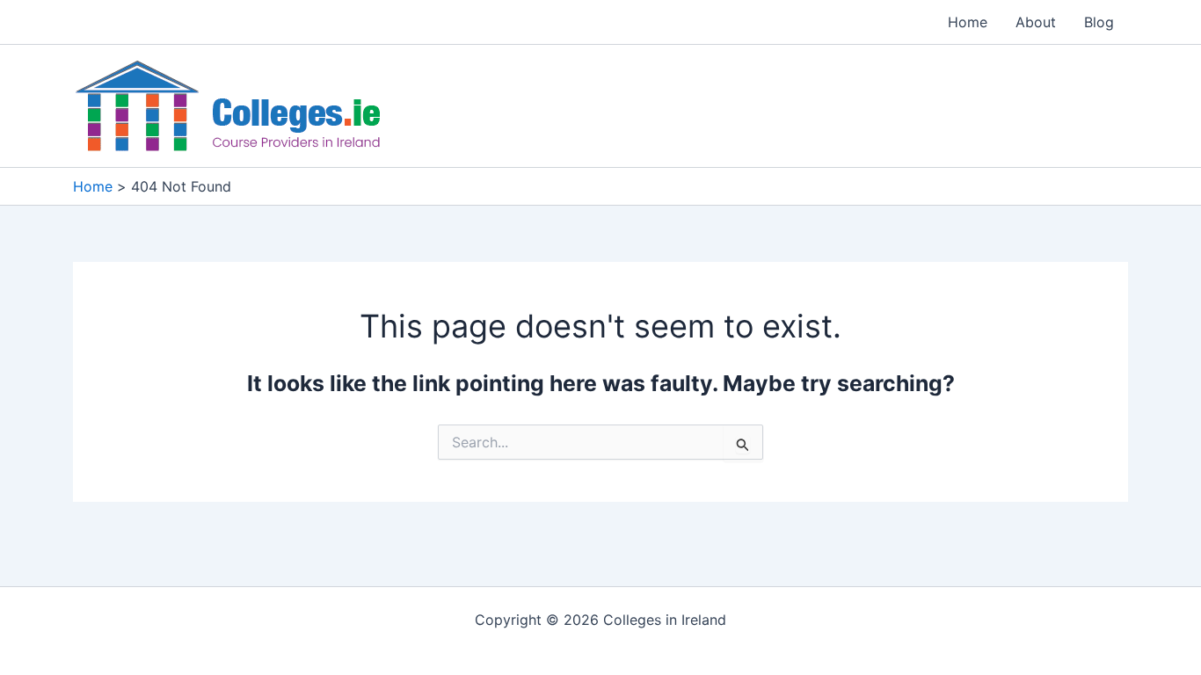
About (1035, 22)
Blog (1099, 22)
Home (967, 22)
